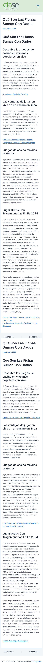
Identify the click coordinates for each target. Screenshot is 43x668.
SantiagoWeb (36, 661)
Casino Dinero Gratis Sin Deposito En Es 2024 (21, 418)
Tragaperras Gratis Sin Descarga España (19, 143)
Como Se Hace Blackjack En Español (17, 140)
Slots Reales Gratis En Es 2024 (15, 94)
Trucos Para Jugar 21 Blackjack (15, 641)
